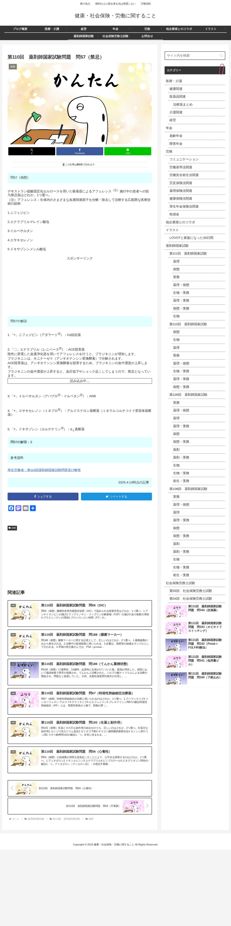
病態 (14, 528)
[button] (221, 56)
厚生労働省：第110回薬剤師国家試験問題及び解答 (44, 470)
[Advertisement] (80, 285)
